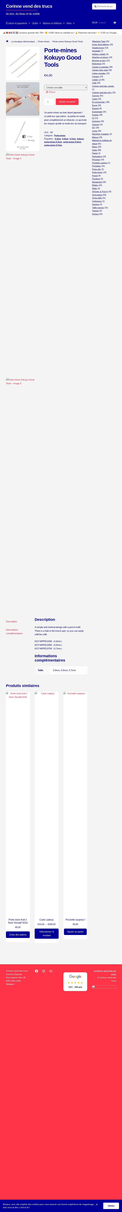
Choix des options (18, 934)
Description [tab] (11, 621)
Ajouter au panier (67, 101)
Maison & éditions (52, 23)
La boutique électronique (23, 41)
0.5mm (65, 139)
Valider (111, 1206)
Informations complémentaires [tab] (14, 632)
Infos (69, 23)
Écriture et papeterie (16, 23)
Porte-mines (43, 41)
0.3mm (58, 139)
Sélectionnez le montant (46, 933)
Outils (35, 23)
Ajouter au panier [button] (75, 931)
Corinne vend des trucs (29, 6)
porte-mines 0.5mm (72, 142)
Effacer (52, 92)
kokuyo (80, 139)
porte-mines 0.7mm (53, 145)
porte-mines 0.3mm (53, 142)
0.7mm (73, 139)
